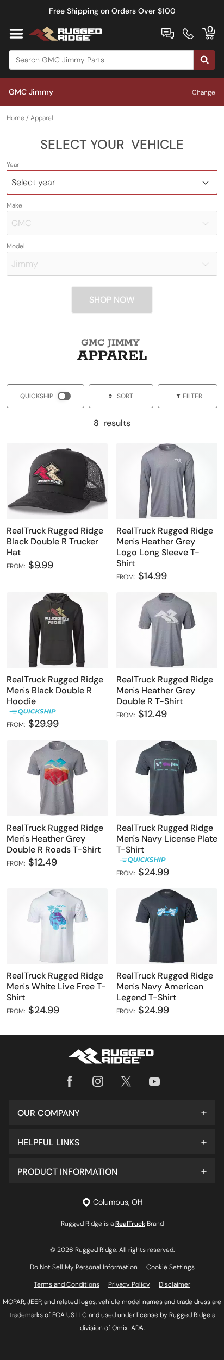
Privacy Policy (129, 1284)
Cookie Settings (170, 1267)
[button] (112, 1112)
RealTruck (130, 1223)
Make (14, 205)
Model (16, 246)
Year (13, 164)
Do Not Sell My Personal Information (84, 1267)
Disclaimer (174, 1284)
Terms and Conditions (66, 1284)
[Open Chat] (167, 33)
